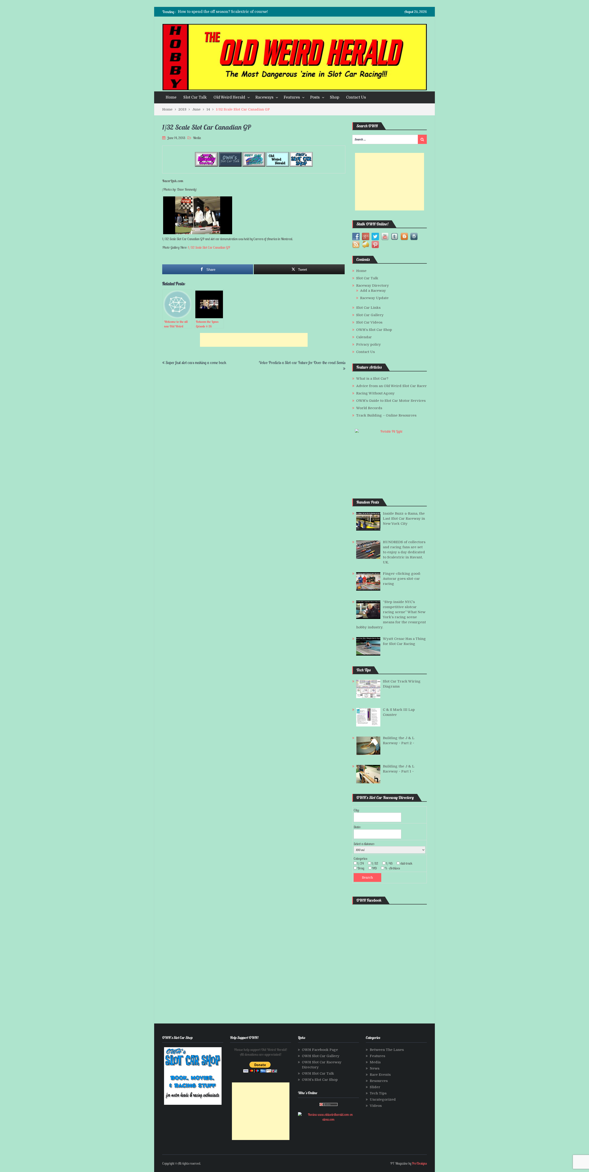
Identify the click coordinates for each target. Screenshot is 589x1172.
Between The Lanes (387, 1050)
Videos (376, 1106)
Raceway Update (374, 298)
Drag (362, 868)
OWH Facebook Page (320, 1050)
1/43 (390, 863)
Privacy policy (368, 344)
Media (197, 138)
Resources (379, 1081)
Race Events (380, 1075)
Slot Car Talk (195, 97)
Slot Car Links (368, 308)
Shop (334, 97)
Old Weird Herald (229, 97)
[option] (249, 11)
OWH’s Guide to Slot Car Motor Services (391, 401)
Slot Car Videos (369, 322)
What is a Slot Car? (372, 378)
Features (292, 97)
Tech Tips (378, 1093)
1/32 (376, 863)
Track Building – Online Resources (386, 415)
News (374, 1068)
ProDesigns (419, 1163)
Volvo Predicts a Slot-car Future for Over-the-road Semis (302, 362)
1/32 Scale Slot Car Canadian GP (209, 247)
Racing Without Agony (375, 393)
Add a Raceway (373, 291)
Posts (315, 97)
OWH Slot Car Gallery (320, 1056)
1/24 (362, 863)
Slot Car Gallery (370, 315)
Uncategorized (383, 1099)
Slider (375, 1087)
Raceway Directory (372, 285)
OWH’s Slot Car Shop (374, 330)
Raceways (264, 97)
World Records (369, 408)
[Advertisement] (254, 340)
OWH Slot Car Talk (318, 1073)
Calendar (364, 337)
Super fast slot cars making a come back (196, 362)
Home (171, 97)
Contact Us (356, 97)
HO (375, 868)
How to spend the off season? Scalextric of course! (223, 12)
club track (408, 863)
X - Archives (393, 868)
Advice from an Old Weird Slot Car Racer (391, 386)
